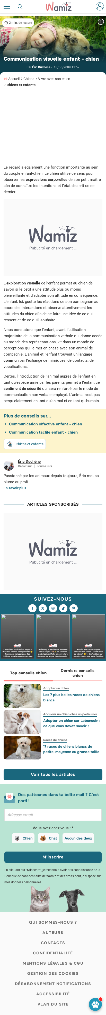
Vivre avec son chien (54, 79)
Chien (27, 838)
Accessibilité (53, 994)
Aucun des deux (78, 838)
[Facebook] (32, 608)
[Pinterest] (73, 608)
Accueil (14, 79)
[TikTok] (63, 608)
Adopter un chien (56, 688)
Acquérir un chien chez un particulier (70, 714)
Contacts (53, 942)
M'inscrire (53, 857)
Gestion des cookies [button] (53, 973)
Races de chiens (55, 740)
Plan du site (53, 1004)
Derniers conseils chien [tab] (77, 673)
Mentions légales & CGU (53, 963)
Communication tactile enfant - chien (43, 432)
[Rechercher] (20, 6)
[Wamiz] (61, 6)
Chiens (28, 79)
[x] (43, 608)
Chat (53, 838)
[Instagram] (53, 608)
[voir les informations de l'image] (101, 21)
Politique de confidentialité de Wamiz (30, 876)
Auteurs (53, 932)
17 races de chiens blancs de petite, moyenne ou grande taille (71, 749)
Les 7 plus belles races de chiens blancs (71, 697)
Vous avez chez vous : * (53, 828)
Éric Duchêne (41, 67)
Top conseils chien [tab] (28, 673)
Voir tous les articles (53, 774)
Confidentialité (53, 953)
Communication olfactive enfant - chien (45, 424)
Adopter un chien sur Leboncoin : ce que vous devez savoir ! (71, 723)
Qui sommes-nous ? (53, 922)
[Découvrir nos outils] (95, 1004)
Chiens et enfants (21, 85)
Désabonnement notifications (53, 983)
